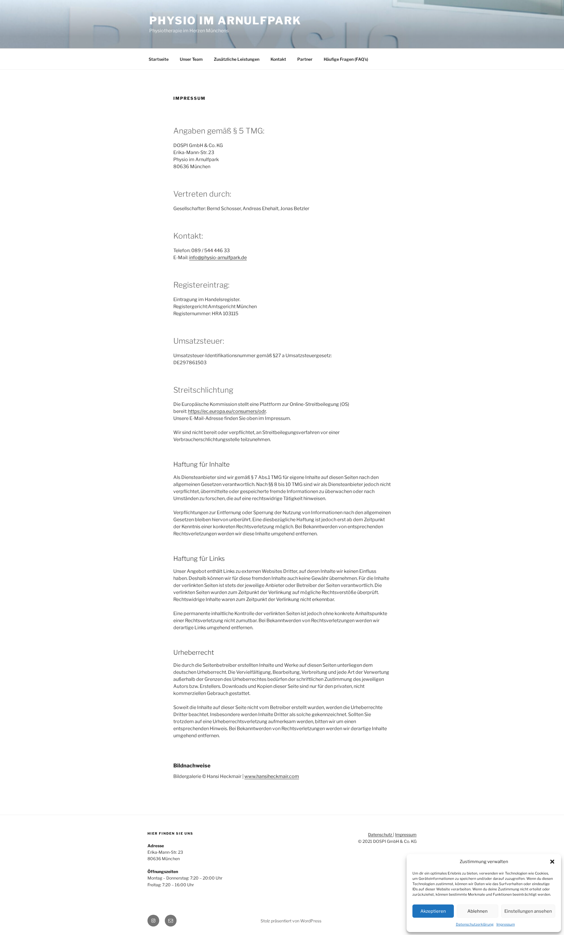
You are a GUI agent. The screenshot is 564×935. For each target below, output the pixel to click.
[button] (552, 862)
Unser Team (191, 59)
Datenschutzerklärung (475, 924)
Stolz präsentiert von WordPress (291, 920)
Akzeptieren (433, 911)
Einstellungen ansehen (528, 911)
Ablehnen (477, 911)
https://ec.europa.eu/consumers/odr (227, 411)
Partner (305, 59)
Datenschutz (380, 834)
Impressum (505, 924)
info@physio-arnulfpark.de (218, 257)
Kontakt (278, 59)
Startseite (159, 59)
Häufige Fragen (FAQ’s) (346, 59)
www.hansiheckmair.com (271, 776)
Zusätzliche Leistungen (236, 59)
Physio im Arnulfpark (225, 20)
